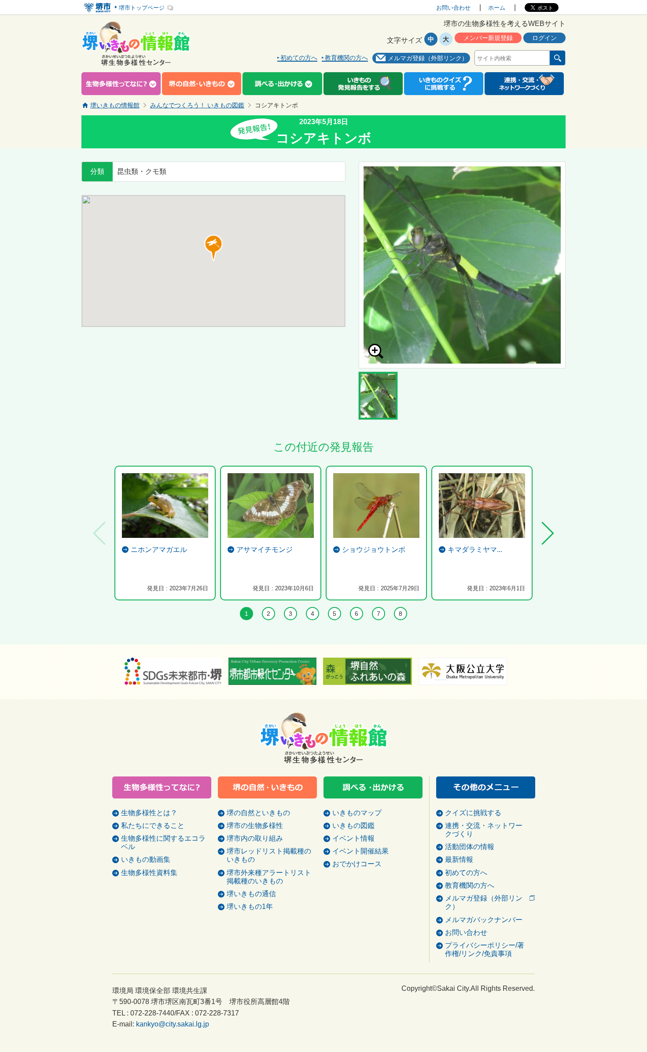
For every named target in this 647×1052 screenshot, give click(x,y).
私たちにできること (152, 825)
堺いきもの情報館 (115, 105)
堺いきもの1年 (250, 906)
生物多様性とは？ (149, 813)
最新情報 (459, 859)
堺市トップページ (142, 7)
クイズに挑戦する (473, 813)
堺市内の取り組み (255, 838)
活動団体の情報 (469, 846)
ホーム (496, 7)
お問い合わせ (453, 7)
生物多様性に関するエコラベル (163, 842)
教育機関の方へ (346, 58)
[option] (462, 265)
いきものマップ (357, 813)
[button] (213, 248)
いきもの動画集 (145, 859)
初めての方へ (298, 58)
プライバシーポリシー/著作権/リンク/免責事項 (484, 949)
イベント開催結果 (360, 851)
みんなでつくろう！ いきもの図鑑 (197, 105)
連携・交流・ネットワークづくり (483, 830)
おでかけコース (357, 864)
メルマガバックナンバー (483, 919)
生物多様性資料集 (149, 872)
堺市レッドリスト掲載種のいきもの (269, 855)
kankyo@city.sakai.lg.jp (172, 1024)
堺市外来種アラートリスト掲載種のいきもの (269, 877)
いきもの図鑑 (353, 825)
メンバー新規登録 (488, 37)
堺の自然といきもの (258, 813)
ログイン (544, 37)
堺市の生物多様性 (255, 825)
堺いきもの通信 (251, 894)
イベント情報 (353, 838)
